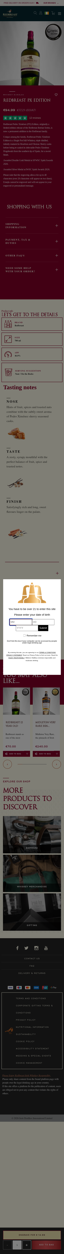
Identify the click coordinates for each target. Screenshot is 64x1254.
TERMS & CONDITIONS (47, 652)
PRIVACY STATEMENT (14, 655)
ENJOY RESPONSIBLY (16, 658)
